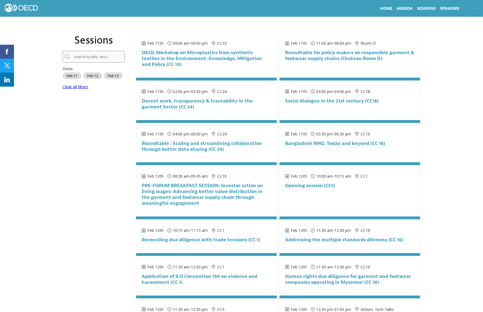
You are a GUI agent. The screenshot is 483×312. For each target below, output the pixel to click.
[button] (471, 8)
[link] (386, 8)
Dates (68, 68)
